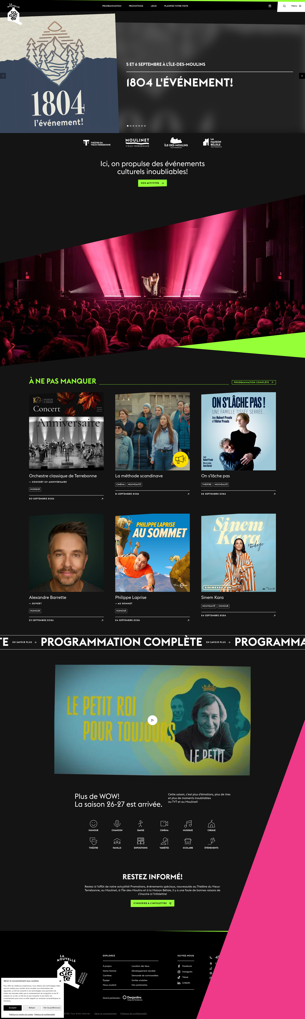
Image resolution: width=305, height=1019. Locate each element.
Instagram (187, 972)
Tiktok (185, 977)
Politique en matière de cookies (21, 1014)
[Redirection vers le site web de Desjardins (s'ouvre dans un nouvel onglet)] (132, 998)
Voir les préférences (51, 1008)
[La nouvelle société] (15, 14)
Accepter (13, 1008)
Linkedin (186, 983)
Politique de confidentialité (44, 1014)
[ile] (176, 142)
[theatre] (96, 142)
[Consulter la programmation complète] (152, 642)
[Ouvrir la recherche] (284, 6)
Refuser (32, 1008)
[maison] (212, 142)
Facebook (187, 966)
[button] (60, 981)
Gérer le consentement (105, 1014)
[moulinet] (137, 142)
